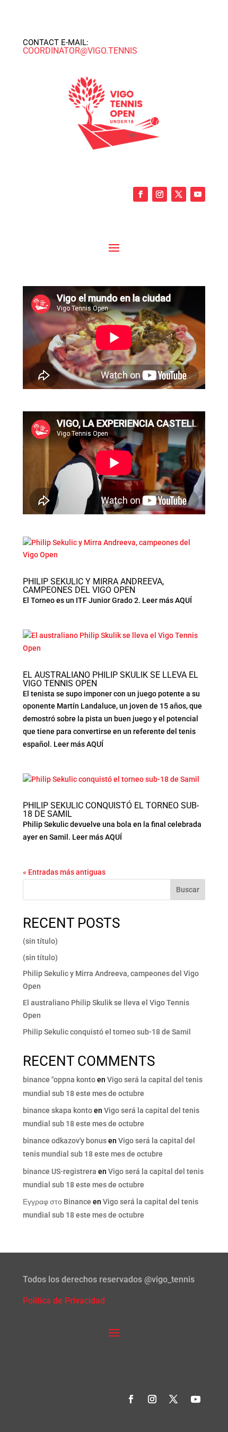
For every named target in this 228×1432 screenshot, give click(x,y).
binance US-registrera (60, 1171)
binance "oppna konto (59, 1079)
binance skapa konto (57, 1110)
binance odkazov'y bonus (65, 1140)
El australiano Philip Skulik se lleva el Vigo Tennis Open (110, 679)
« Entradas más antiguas (64, 872)
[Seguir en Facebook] (140, 194)
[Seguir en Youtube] (197, 194)
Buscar (187, 889)
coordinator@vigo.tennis (80, 51)
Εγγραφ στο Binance (57, 1201)
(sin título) (40, 941)
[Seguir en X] (178, 194)
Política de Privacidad (64, 1301)
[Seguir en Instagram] (159, 194)
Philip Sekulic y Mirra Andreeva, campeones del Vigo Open (93, 585)
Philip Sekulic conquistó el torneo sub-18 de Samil (111, 809)
